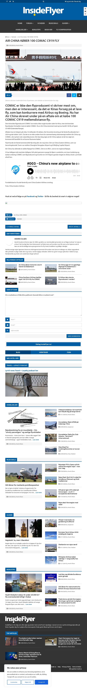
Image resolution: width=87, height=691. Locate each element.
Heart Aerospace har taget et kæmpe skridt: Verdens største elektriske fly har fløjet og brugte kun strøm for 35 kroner (69, 641)
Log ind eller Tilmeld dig (73, 1)
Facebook (31, 196)
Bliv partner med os (75, 669)
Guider (9, 515)
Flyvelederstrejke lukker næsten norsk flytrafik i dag (30, 639)
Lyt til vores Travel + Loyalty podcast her (21, 370)
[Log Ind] (85, 14)
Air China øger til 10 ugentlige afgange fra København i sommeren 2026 (69, 267)
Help (59, 667)
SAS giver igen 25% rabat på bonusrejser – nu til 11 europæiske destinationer (68, 492)
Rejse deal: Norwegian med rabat (68, 503)
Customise (14, 682)
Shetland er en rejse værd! (67, 544)
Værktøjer (43, 352)
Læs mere (36, 440)
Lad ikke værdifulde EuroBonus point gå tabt (69, 575)
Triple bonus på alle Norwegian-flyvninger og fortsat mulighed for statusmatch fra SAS (69, 601)
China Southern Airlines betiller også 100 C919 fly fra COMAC (30, 278)
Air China (16, 215)
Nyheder (19, 219)
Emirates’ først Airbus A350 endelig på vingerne (68, 533)
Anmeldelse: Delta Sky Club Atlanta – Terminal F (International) (68, 436)
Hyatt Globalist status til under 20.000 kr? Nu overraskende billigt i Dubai (22, 596)
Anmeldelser (12, 405)
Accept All (41, 682)
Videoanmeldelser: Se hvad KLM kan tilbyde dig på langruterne (70, 411)
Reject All (28, 682)
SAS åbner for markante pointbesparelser (22, 485)
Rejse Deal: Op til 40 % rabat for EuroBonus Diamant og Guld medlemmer (69, 479)
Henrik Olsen (20, 239)
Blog (18, 352)
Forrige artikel (13, 227)
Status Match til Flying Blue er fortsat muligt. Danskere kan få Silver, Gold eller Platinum (30, 654)
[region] (27, 675)
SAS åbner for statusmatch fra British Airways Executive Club (69, 588)
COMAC (25, 215)
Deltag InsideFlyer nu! (43, 344)
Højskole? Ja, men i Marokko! (17, 540)
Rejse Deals (11, 460)
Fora (69, 352)
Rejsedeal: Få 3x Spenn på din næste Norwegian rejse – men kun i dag (69, 466)
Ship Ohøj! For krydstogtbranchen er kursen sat (69, 449)
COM (21, 215)
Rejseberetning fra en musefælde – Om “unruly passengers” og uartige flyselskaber (23, 431)
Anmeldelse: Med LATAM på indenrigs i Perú (68, 423)
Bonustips (11, 569)
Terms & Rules (76, 667)
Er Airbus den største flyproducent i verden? (66, 278)
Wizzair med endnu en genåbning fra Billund (66, 521)
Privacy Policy (66, 667)
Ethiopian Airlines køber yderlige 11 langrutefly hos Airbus (68, 559)
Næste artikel (74, 227)
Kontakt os (52, 667)
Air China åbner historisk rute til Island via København (30, 266)
